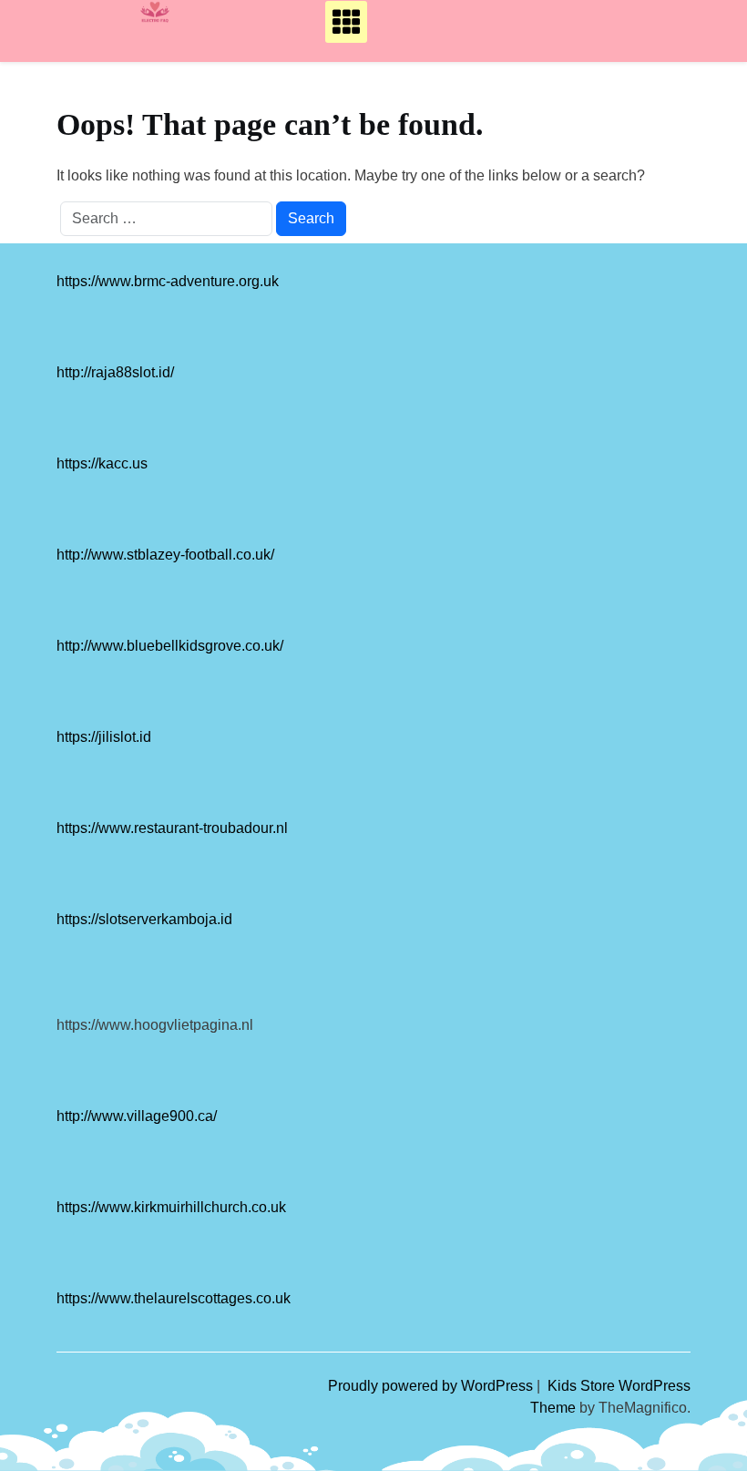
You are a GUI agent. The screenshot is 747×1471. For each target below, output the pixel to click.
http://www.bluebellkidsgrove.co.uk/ (169, 645)
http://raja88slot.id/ (115, 372)
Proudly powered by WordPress (432, 1386)
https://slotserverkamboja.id (144, 919)
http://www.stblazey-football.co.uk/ (165, 554)
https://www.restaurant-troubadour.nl (172, 828)
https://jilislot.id (103, 737)
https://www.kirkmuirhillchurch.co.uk (171, 1207)
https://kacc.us (102, 463)
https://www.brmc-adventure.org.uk (167, 281)
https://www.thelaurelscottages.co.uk (173, 1298)
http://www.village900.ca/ (136, 1116)
